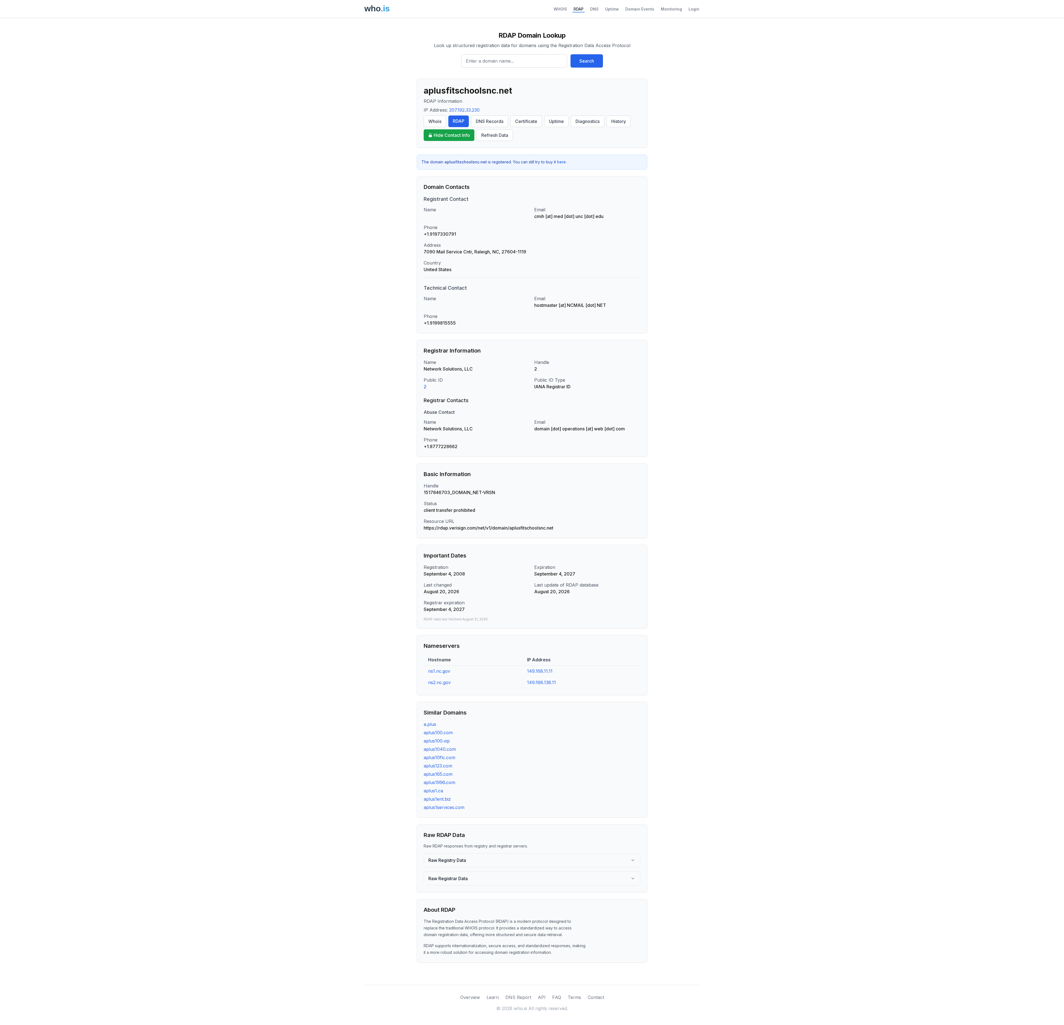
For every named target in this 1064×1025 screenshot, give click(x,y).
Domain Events (639, 9)
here (561, 162)
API (542, 997)
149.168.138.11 (541, 682)
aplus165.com (438, 774)
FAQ (556, 997)
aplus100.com (438, 732)
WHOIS (560, 9)
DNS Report (518, 997)
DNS (594, 9)
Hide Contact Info (452, 135)
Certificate (526, 121)
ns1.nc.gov (439, 671)
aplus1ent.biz (437, 799)
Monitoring (671, 9)
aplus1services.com (444, 807)
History (618, 121)
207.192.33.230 (464, 110)
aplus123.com (438, 766)
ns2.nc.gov (439, 682)
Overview (470, 997)
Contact (596, 997)
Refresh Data (494, 135)
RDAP (579, 9)
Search (586, 61)
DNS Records (489, 121)
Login (694, 9)
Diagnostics (588, 121)
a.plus (430, 724)
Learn (493, 997)
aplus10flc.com (439, 757)
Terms (574, 997)
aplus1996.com (439, 782)
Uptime (612, 9)
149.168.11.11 (540, 671)
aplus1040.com (440, 749)
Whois (434, 121)
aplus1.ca (433, 790)
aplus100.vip (437, 741)
